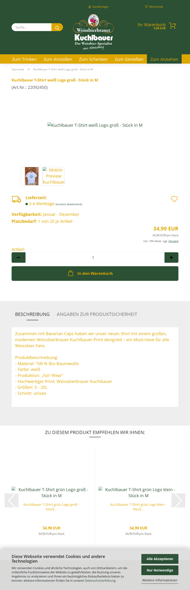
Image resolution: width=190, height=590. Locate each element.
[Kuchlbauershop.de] (93, 31)
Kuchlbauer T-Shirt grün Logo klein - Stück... (138, 506)
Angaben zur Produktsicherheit (97, 314)
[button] (18, 257)
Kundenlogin (99, 7)
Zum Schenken (93, 59)
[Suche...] (57, 27)
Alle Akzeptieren (160, 559)
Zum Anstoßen (58, 59)
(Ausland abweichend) (69, 204)
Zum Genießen (129, 59)
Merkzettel (155, 7)
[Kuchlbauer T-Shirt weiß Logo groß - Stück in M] (95, 125)
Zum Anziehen (164, 59)
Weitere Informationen (159, 580)
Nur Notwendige (160, 570)
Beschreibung (32, 314)
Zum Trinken (24, 59)
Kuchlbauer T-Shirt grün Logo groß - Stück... (51, 506)
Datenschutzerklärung (100, 580)
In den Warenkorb (95, 273)
